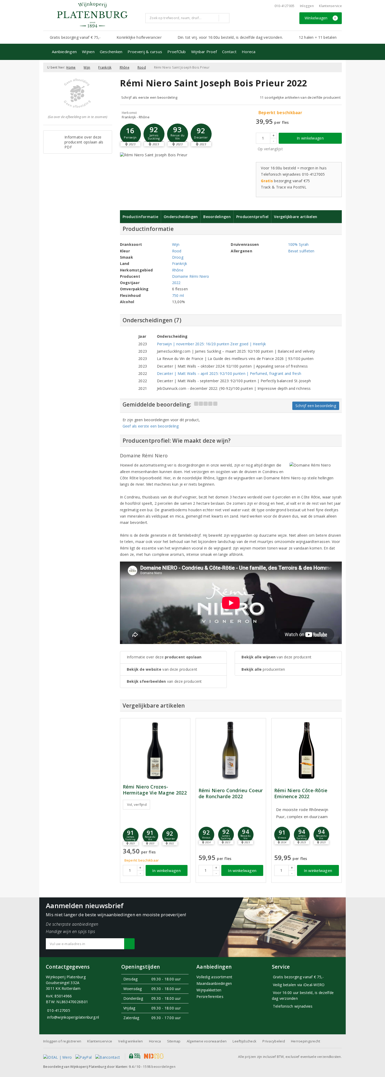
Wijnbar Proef (204, 51)
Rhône (124, 67)
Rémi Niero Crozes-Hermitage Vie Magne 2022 (155, 790)
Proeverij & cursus (145, 51)
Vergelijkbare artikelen (295, 216)
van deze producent (162, 669)
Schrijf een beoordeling (315, 405)
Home (70, 67)
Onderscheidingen (181, 216)
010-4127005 (284, 6)
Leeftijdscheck (244, 1041)
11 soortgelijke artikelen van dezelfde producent (300, 97)
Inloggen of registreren (62, 1041)
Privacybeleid (273, 1041)
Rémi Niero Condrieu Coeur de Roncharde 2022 (231, 793)
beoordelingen (159, 1066)
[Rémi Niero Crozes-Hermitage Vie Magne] (155, 750)
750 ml (178, 295)
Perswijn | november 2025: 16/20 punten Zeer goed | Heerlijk (211, 343)
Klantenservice (330, 6)
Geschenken (111, 51)
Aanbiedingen (64, 51)
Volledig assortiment (214, 976)
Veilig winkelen (130, 1041)
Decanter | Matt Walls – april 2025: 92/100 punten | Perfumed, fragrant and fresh (229, 373)
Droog (177, 257)
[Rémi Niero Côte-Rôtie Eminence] (307, 750)
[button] (130, 134)
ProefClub (176, 51)
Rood (142, 67)
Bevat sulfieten (301, 250)
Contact (229, 51)
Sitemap (174, 1041)
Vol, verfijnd (137, 804)
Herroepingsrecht (305, 1041)
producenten (263, 669)
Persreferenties (209, 996)
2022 (176, 282)
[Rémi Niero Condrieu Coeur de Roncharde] (231, 750)
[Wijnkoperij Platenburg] (92, 14)
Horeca (249, 51)
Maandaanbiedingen (214, 983)
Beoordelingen (216, 216)
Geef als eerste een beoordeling (151, 426)
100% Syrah (298, 244)
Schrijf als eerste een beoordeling (149, 97)
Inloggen (307, 6)
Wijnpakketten (208, 989)
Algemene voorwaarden (207, 1041)
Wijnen (88, 51)
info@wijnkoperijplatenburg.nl (73, 1017)
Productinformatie (140, 216)
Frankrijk (104, 67)
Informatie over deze (164, 656)
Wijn (87, 67)
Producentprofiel (252, 216)
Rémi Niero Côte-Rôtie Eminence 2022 (301, 793)
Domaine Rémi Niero (190, 276)
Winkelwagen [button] (320, 17)
